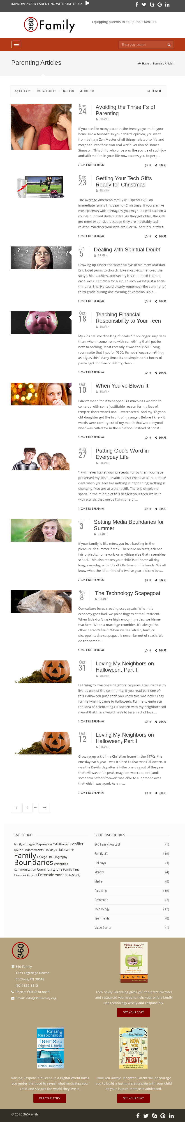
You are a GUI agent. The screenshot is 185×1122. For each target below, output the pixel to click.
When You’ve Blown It (122, 386)
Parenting (101, 890)
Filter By (25, 91)
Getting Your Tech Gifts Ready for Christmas (124, 181)
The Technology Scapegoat (127, 593)
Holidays (51, 850)
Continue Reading (92, 165)
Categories (49, 91)
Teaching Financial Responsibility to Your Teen (128, 317)
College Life (45, 857)
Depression (44, 844)
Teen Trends (102, 918)
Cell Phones (61, 844)
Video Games (103, 927)
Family (25, 855)
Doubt (18, 850)
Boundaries (33, 862)
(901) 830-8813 (38, 992)
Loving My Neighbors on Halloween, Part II (125, 666)
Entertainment (51, 874)
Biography (60, 857)
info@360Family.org (41, 998)
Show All (156, 91)
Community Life (49, 869)
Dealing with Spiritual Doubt (127, 249)
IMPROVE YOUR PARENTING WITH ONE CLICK (48, 4)
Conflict (76, 843)
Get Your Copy (133, 1012)
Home (145, 63)
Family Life (101, 853)
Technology (102, 909)
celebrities (61, 864)
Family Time (71, 869)
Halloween (66, 849)
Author (89, 91)
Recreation (101, 900)
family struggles (24, 844)
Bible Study (72, 875)
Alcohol (32, 875)
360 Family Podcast (107, 844)
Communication (25, 869)
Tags (70, 91)
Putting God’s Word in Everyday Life (122, 454)
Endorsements (34, 850)
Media (98, 881)
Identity (99, 872)
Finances (20, 875)
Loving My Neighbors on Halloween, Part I (125, 738)
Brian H (104, 119)
